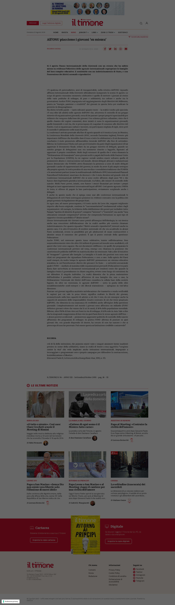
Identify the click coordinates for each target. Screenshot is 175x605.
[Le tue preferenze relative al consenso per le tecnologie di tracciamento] (11, 601)
